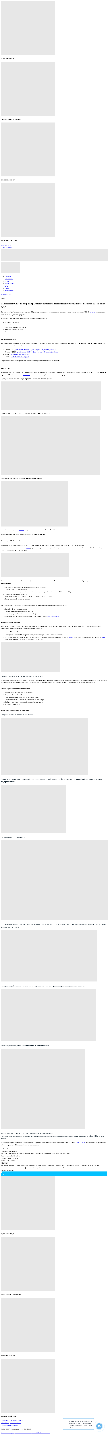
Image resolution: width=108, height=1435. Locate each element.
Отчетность (8, 276)
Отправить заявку (6, 247)
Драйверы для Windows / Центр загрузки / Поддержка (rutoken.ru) (35, 349)
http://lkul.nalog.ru (53, 616)
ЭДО (6, 286)
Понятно (4, 1163)
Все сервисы (9, 279)
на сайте (104, 637)
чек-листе (92, 312)
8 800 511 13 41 (80, 1142)
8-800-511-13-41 (6, 245)
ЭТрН (7, 288)
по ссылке (26, 375)
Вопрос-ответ (9, 283)
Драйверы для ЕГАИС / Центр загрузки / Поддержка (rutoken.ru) (38, 352)
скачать (21, 530)
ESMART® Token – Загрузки (20, 357)
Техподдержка (9, 290)
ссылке (71, 637)
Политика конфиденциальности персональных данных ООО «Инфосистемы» (25, 1433)
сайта (28, 548)
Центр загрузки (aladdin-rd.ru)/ (20, 354)
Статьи (7, 281)
